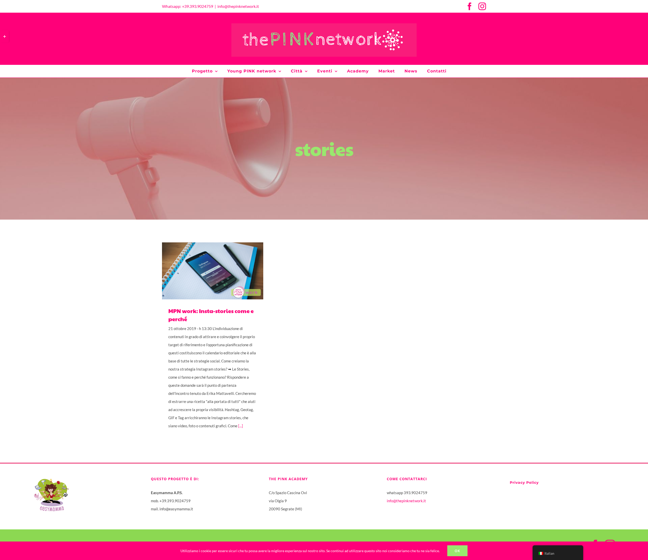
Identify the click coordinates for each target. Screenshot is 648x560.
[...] (240, 425)
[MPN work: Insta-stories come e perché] (212, 270)
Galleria (220, 271)
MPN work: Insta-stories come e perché (205, 271)
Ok (457, 550)
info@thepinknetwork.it (238, 6)
